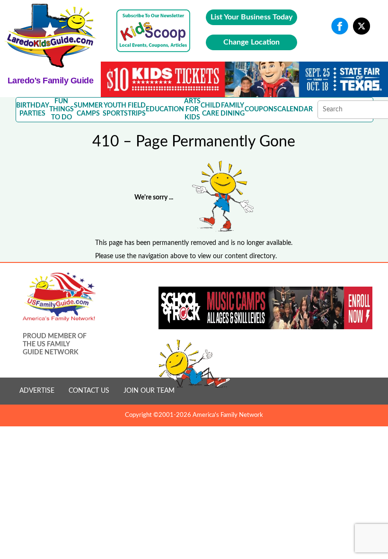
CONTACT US (89, 391)
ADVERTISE (36, 391)
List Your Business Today (251, 17)
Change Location (251, 42)
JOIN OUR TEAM (149, 391)
